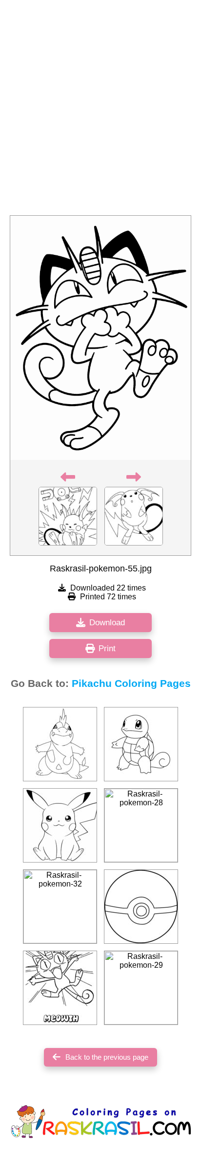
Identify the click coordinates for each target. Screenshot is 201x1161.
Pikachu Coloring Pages (131, 683)
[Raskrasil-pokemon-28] (141, 825)
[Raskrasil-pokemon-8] (141, 906)
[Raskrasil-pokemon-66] (60, 988)
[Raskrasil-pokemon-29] (141, 988)
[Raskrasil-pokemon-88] (60, 825)
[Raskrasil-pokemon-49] (60, 744)
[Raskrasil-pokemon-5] (141, 744)
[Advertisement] (100, 110)
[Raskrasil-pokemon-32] (60, 906)
